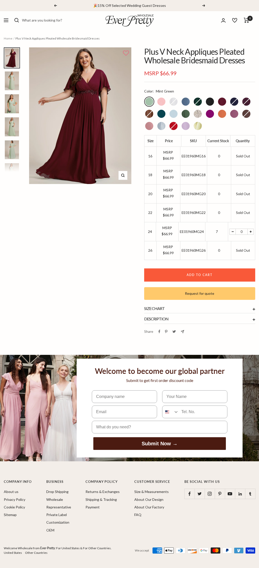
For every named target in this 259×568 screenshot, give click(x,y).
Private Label (56, 514)
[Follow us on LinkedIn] (240, 494)
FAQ (137, 514)
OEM (50, 530)
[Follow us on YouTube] (230, 494)
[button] (126, 53)
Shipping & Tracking (101, 499)
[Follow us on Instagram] (210, 494)
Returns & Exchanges (102, 491)
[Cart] (246, 20)
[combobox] (60, 20)
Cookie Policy (14, 507)
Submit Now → (160, 443)
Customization (57, 522)
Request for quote (199, 293)
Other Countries (36, 553)
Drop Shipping (57, 491)
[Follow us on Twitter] (200, 494)
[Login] (223, 20)
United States (13, 553)
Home (8, 38)
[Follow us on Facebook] (189, 494)
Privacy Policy (14, 499)
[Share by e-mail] (182, 331)
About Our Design (148, 499)
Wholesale (54, 499)
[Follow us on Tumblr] (250, 494)
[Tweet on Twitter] (174, 331)
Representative (58, 507)
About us (11, 491)
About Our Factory (149, 507)
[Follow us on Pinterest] (220, 494)
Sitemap (10, 514)
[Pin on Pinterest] (166, 331)
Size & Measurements (151, 491)
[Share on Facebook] (159, 331)
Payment (92, 507)
